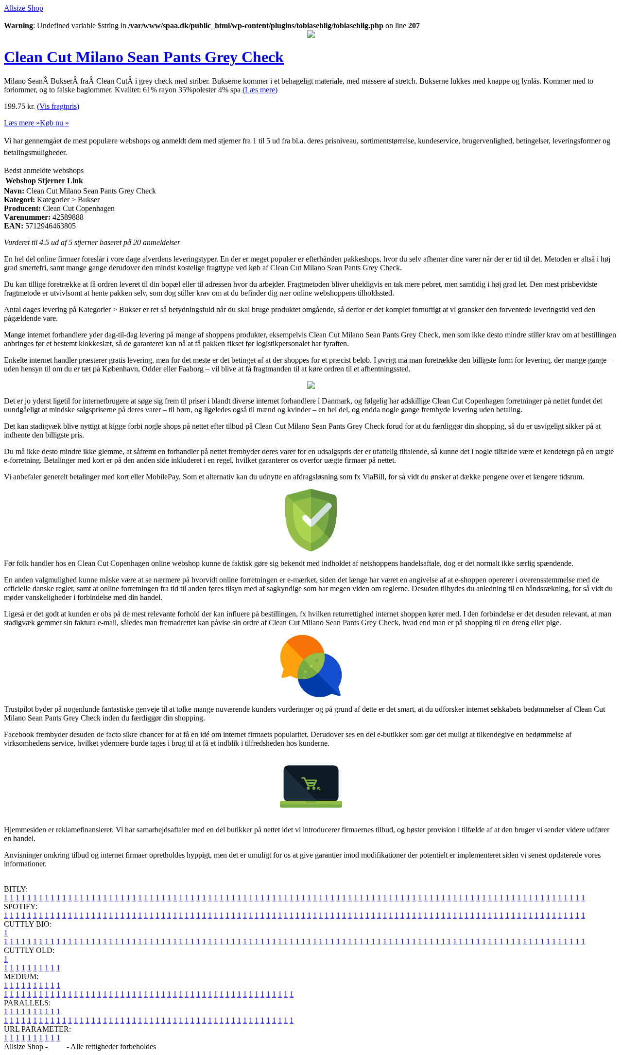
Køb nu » (54, 123)
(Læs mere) (259, 90)
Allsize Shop (23, 8)
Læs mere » (22, 123)
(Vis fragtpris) (58, 106)
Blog (57, 1046)
